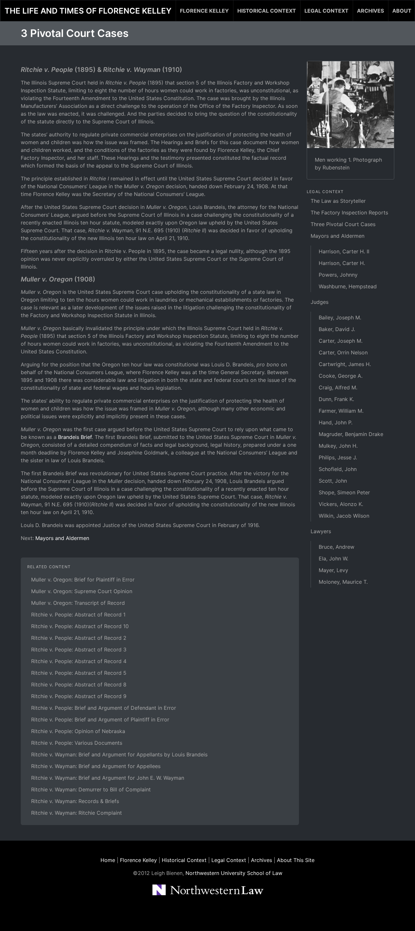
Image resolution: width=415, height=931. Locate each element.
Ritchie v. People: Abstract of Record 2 (78, 638)
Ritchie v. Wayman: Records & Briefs (75, 801)
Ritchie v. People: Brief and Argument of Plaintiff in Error (100, 719)
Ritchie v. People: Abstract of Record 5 (78, 673)
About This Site (295, 860)
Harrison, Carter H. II (344, 251)
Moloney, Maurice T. (343, 582)
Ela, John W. (333, 558)
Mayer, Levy (333, 570)
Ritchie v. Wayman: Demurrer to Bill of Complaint (91, 789)
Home (108, 860)
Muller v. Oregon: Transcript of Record (78, 603)
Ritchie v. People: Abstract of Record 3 (78, 649)
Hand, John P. (335, 422)
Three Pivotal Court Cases (343, 224)
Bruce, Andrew (336, 547)
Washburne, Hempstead (348, 286)
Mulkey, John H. (338, 446)
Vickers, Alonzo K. (341, 504)
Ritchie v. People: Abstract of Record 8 (78, 684)
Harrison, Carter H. (342, 263)
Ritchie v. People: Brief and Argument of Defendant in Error (103, 708)
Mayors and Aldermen (62, 538)
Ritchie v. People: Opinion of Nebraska (78, 731)
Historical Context (266, 10)
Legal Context (326, 10)
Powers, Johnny (338, 274)
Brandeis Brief (75, 437)
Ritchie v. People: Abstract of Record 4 (78, 661)
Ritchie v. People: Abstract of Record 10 (80, 626)
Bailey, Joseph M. (340, 317)
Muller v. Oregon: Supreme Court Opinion (81, 591)
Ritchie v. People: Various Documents (76, 743)
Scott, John (333, 480)
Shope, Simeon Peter (344, 492)
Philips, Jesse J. (338, 457)
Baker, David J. (337, 329)
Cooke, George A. (340, 376)
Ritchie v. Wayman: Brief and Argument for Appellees (95, 766)
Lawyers (321, 531)
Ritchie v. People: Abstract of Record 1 (78, 614)
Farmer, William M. (341, 411)
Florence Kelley (204, 10)
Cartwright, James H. (345, 364)
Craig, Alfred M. (338, 387)
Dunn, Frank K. (336, 399)
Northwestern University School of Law (233, 873)
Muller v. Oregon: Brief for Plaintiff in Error (83, 579)
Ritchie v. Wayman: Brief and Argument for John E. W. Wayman (107, 778)
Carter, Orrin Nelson (343, 352)
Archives (370, 10)
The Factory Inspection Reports (349, 212)
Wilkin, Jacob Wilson (344, 515)
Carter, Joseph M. (340, 341)
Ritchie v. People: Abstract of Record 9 (78, 696)
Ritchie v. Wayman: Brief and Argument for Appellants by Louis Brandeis (119, 754)
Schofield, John (338, 469)
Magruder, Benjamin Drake (351, 434)
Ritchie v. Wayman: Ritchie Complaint (76, 813)
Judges (319, 302)
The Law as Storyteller (338, 201)
